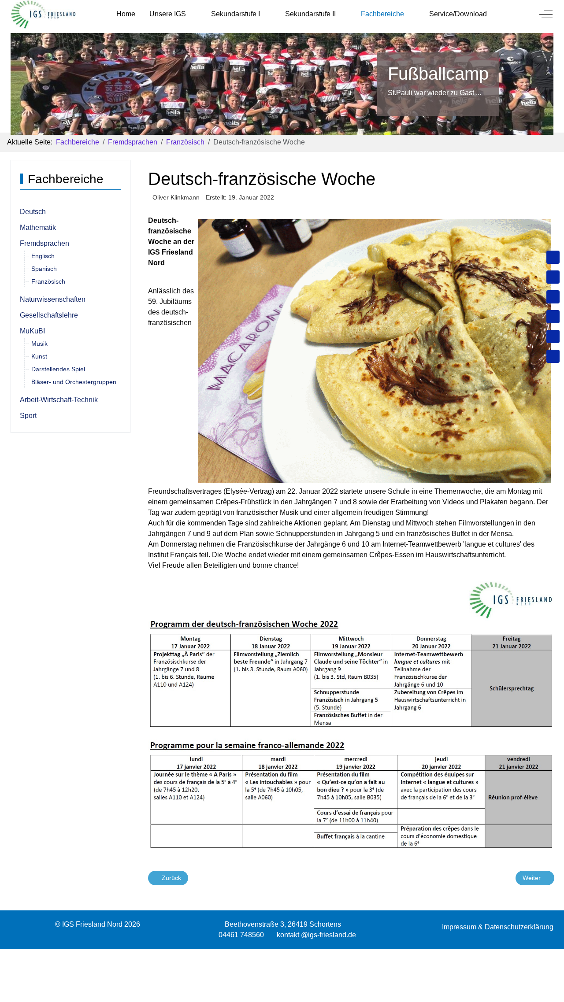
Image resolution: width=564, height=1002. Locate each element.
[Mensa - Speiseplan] (553, 296)
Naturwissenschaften (52, 299)
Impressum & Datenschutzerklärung (497, 927)
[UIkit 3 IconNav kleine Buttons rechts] (282, 954)
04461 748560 (241, 935)
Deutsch (33, 211)
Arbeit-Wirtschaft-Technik (59, 399)
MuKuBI (32, 331)
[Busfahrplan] (553, 356)
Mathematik (38, 227)
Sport (28, 415)
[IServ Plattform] (553, 336)
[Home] (553, 257)
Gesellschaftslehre (49, 315)
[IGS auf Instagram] (553, 316)
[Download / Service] (553, 277)
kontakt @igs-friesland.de (316, 935)
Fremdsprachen (44, 243)
